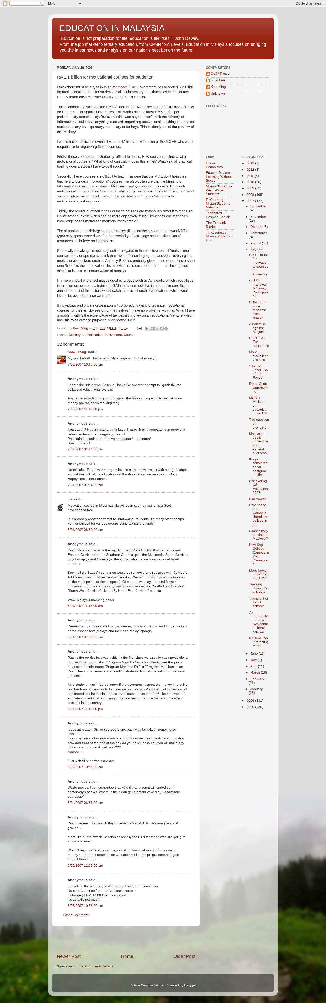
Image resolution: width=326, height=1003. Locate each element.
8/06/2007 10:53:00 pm (85, 905)
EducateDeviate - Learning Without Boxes (219, 176)
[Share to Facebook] (161, 328)
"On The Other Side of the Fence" (259, 372)
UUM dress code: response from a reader (258, 309)
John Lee (218, 80)
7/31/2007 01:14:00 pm (85, 449)
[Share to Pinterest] (165, 328)
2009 (251, 188)
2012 (251, 169)
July (253, 249)
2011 (251, 176)
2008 (251, 194)
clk (70, 499)
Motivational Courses (120, 335)
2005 (251, 707)
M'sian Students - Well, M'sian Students (219, 190)
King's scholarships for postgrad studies (258, 467)
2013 (251, 163)
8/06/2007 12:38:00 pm (85, 865)
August (256, 243)
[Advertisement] (126, 940)
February (257, 679)
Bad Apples (257, 499)
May (254, 660)
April (254, 666)
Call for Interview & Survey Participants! (259, 288)
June (254, 653)
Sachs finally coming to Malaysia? (258, 534)
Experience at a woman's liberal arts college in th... (258, 514)
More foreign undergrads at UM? (258, 574)
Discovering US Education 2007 (258, 486)
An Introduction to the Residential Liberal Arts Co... (259, 622)
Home (127, 956)
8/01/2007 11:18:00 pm (85, 709)
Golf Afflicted (220, 73)
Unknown (218, 93)
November (258, 216)
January (256, 689)
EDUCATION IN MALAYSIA (112, 28)
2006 (251, 700)
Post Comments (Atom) (95, 966)
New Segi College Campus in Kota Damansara (259, 554)
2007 (251, 201)
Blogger (190, 985)
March (255, 672)
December (258, 206)
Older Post (184, 956)
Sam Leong (77, 352)
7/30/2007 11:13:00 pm (85, 409)
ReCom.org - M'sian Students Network (218, 203)
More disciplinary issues (258, 355)
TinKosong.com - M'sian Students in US (220, 236)
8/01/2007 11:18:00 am (85, 606)
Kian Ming (218, 87)
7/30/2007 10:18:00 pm (85, 364)
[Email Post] (139, 328)
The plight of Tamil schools (258, 602)
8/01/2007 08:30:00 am (85, 529)
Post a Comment (75, 915)
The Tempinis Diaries (216, 224)
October (256, 226)
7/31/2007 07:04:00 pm (85, 485)
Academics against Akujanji (257, 327)
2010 (251, 182)
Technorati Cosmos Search (218, 215)
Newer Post (69, 956)
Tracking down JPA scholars (258, 588)
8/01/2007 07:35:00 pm (85, 637)
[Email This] (147, 328)
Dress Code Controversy (258, 387)
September (258, 233)
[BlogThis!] (152, 328)
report (122, 87)
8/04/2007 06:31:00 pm (85, 803)
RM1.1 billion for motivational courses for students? (259, 264)
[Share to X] (156, 328)
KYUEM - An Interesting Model (259, 641)
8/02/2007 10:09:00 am (85, 767)
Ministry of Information (86, 335)
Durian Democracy (214, 165)
